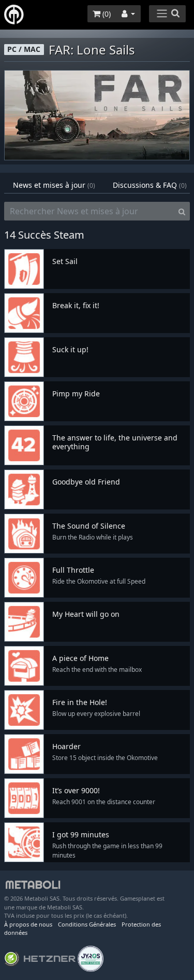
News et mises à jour (54, 185)
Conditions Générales (87, 924)
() (105, 14)
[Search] (182, 211)
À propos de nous (28, 924)
